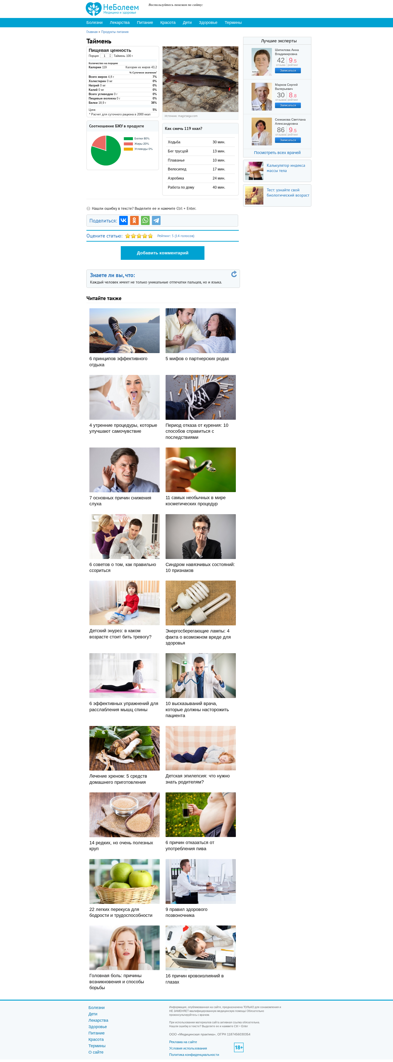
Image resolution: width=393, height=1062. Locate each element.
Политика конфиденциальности (194, 1055)
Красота (168, 22)
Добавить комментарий (163, 252)
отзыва (280, 63)
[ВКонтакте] (123, 220)
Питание (145, 22)
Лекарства (120, 22)
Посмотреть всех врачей (277, 152)
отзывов (280, 98)
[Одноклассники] (134, 220)
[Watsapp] (145, 220)
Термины (233, 22)
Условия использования (188, 1048)
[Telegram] (156, 220)
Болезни (94, 22)
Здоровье (208, 22)
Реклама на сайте (183, 1042)
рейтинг (293, 63)
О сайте (95, 1052)
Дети (187, 22)
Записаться (288, 70)
